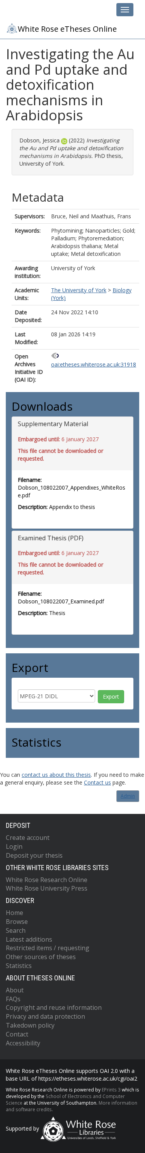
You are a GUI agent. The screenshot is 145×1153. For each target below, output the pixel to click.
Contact (17, 1034)
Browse (17, 921)
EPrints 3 (111, 1089)
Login (14, 846)
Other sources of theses (41, 957)
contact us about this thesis (56, 774)
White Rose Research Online (46, 879)
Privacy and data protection (45, 1016)
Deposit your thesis (34, 855)
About (15, 990)
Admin (128, 796)
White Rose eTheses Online (67, 29)
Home (14, 912)
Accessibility (23, 1043)
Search (16, 930)
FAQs (13, 999)
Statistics (19, 965)
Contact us (97, 782)
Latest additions (29, 939)
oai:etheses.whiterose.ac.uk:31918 (93, 364)
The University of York (78, 290)
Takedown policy (30, 1025)
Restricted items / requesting (47, 948)
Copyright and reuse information (54, 1007)
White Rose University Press (46, 888)
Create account (27, 837)
